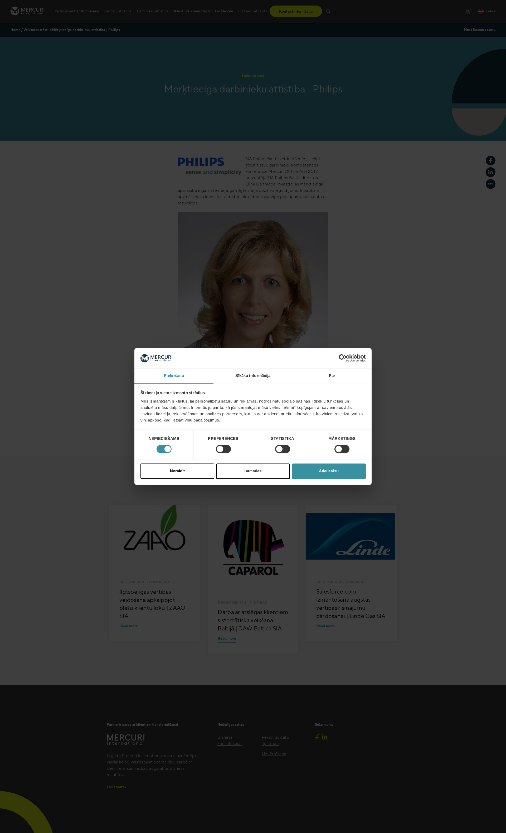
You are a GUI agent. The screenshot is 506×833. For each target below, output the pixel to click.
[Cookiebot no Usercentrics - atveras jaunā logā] (343, 358)
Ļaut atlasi (253, 471)
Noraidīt (177, 471)
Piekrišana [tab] (174, 375)
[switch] (223, 449)
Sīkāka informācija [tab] (252, 375)
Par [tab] (332, 375)
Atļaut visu (329, 471)
